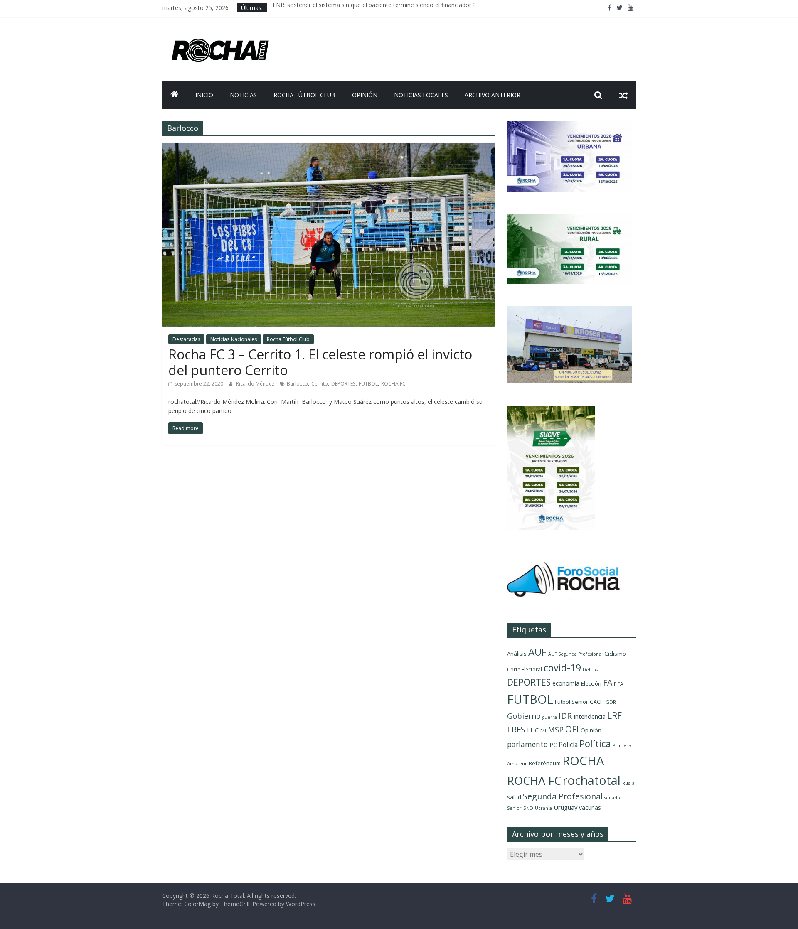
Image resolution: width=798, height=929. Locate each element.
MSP (556, 729)
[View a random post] (623, 95)
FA (607, 682)
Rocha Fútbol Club (304, 95)
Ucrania (543, 808)
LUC (533, 730)
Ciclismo (615, 653)
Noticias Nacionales (233, 339)
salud (514, 797)
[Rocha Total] (174, 95)
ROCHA (583, 760)
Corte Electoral (524, 669)
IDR (565, 715)
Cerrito (319, 383)
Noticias (243, 95)
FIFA (618, 684)
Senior (514, 808)
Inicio (204, 95)
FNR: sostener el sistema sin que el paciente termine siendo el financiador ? (374, 8)
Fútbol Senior (571, 701)
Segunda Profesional (563, 796)
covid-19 (562, 667)
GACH (597, 701)
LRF (614, 715)
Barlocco (297, 383)
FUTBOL (368, 383)
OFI (572, 729)
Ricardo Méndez (256, 383)
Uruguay (565, 807)
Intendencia (590, 716)
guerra (549, 717)
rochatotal (592, 780)
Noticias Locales (421, 95)
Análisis (517, 653)
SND (528, 808)
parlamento (527, 744)
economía (565, 683)
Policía (568, 744)
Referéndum (545, 763)
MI (543, 730)
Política (595, 743)
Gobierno (524, 715)
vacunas (590, 807)
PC (553, 745)
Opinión (364, 95)
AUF (537, 652)
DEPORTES (343, 383)
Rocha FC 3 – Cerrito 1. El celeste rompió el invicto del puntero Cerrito (320, 362)
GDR (611, 702)
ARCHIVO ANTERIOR (492, 95)
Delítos (590, 670)
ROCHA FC (393, 383)
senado (612, 798)
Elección (591, 683)
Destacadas (186, 339)
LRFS (516, 729)
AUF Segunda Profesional (575, 654)
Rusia (628, 783)
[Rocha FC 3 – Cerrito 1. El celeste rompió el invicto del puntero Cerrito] (328, 147)
